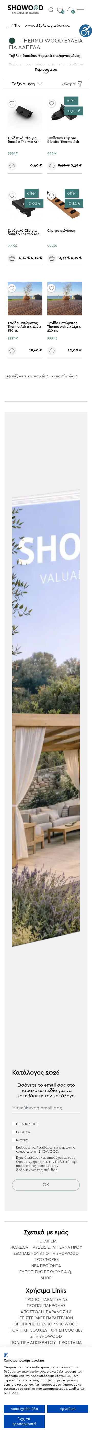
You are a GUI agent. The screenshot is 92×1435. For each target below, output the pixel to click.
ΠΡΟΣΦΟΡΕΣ (46, 1260)
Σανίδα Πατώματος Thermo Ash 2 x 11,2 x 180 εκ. (24, 327)
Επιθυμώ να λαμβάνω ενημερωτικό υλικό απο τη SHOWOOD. (45, 1149)
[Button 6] (19, 166)
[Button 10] (19, 350)
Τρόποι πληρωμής (46, 1306)
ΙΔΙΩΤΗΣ (22, 1140)
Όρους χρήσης (29, 1162)
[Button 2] (51, 9)
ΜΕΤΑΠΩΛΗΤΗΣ (27, 1123)
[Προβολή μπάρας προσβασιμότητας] (85, 30)
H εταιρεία (46, 1241)
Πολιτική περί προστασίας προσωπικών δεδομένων (46, 1166)
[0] (60, 8)
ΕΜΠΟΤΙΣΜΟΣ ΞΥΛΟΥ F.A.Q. (46, 1272)
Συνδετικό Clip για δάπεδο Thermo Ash (23, 140)
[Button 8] (19, 258)
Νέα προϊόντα (46, 1266)
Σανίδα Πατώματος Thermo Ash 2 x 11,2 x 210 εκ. (63, 327)
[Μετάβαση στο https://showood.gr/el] (27, 9)
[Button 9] (58, 258)
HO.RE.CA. (23, 1132)
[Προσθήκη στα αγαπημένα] (12, 103)
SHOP (46, 1278)
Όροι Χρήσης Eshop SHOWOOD (46, 1324)
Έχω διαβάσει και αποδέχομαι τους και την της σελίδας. (46, 1164)
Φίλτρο (68, 84)
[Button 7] (58, 166)
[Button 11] (58, 350)
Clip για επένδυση (61, 230)
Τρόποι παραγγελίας (46, 1300)
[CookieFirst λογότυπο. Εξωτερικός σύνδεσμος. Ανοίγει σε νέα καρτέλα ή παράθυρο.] (6, 1355)
